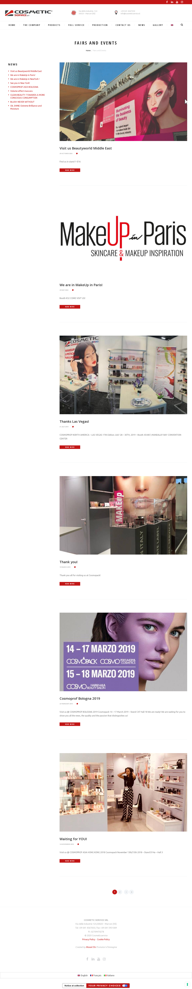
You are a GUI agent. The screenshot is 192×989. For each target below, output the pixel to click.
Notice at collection (74, 985)
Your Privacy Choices (104, 985)
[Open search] (182, 24)
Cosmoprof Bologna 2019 (80, 698)
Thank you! (69, 562)
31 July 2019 (64, 427)
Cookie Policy (103, 939)
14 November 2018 (67, 844)
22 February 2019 (66, 704)
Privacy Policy (88, 939)
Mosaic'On (91, 947)
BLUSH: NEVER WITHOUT (22, 102)
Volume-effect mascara (21, 91)
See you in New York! (20, 83)
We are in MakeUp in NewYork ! (24, 79)
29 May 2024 (64, 290)
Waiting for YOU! (73, 839)
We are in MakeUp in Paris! (81, 285)
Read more (70, 170)
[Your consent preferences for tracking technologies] (187, 984)
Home (88, 50)
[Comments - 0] (77, 153)
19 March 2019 (65, 567)
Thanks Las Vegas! (74, 421)
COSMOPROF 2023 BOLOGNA (24, 87)
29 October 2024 (66, 153)
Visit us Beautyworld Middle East (86, 148)
